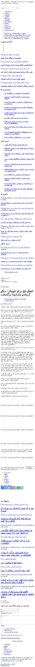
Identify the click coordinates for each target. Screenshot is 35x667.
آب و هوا (6, 649)
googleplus (10, 638)
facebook (15, 638)
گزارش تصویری (9, 30)
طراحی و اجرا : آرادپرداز (8, 664)
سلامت (6, 23)
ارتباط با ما (7, 652)
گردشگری (7, 28)
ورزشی (6, 25)
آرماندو (6, 479)
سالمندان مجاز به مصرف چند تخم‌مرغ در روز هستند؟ (16, 261)
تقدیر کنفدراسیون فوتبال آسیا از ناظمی (15, 145)
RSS (5, 647)
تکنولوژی (7, 20)
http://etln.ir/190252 (6, 485)
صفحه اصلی (8, 11)
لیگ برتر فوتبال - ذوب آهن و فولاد (10, 240)
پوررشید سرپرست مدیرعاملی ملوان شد (16, 118)
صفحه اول (7, 644)
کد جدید (10, 613)
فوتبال (6, 476)
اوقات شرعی (8, 651)
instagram (3, 638)
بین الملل (7, 18)
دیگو (5, 477)
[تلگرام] (18, 638)
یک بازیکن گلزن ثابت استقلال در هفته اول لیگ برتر (15, 222)
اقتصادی (6, 15)
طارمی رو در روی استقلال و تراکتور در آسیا (17, 137)
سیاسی (6, 13)
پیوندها (6, 646)
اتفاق (5, 474)
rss (19, 638)
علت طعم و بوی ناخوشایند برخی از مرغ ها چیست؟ (16, 268)
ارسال (2, 625)
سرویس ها (7, 654)
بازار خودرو (7, 26)
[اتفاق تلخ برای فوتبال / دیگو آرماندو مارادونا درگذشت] (17, 300)
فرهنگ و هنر (8, 21)
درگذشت (7, 482)
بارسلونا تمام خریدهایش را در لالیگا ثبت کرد (17, 93)
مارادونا (6, 481)
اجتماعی (6, 16)
